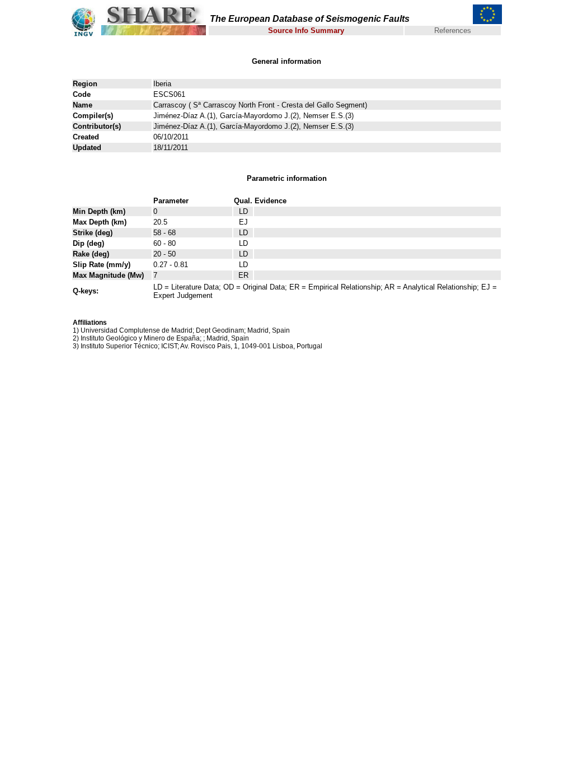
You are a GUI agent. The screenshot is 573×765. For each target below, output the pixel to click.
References (452, 30)
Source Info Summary (306, 30)
